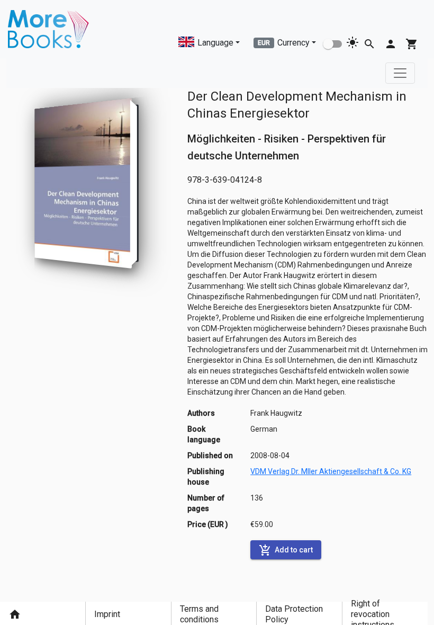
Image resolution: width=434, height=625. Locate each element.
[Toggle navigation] (400, 73)
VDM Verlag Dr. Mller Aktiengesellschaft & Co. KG (330, 471)
